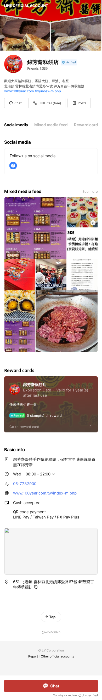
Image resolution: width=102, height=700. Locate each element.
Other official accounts (57, 656)
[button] (79, 103)
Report (33, 656)
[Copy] (36, 587)
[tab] (16, 125)
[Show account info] (69, 62)
